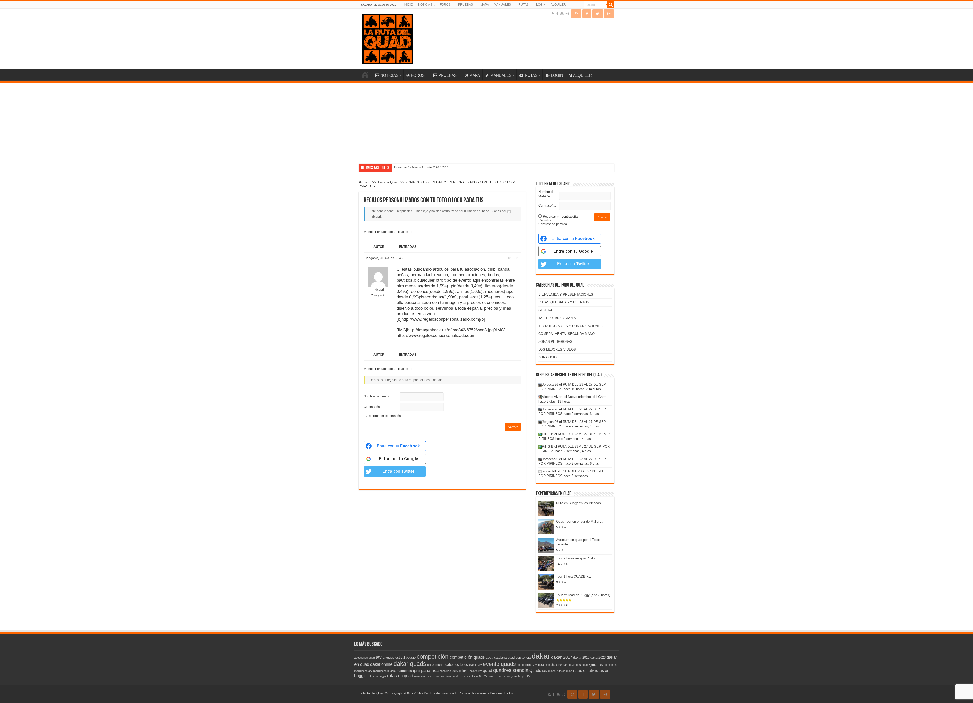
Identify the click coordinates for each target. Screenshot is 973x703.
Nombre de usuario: (377, 396)
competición (432, 656)
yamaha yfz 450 (521, 676)
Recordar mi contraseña (384, 416)
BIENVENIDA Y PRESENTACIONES (565, 294)
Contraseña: (372, 407)
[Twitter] (597, 13)
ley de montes (608, 664)
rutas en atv (583, 670)
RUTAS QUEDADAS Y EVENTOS (563, 302)
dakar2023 (598, 657)
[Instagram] (609, 13)
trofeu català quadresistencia (453, 676)
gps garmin (524, 664)
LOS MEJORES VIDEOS (557, 349)
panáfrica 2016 (449, 670)
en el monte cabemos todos (447, 665)
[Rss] (553, 14)
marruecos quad (408, 671)
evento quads (499, 664)
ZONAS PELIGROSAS (555, 342)
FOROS (445, 4)
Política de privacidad (440, 693)
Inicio (366, 182)
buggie (411, 657)
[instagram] (567, 14)
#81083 (513, 258)
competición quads (467, 657)
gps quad (582, 664)
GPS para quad (565, 664)
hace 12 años (491, 211)
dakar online (381, 664)
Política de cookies (473, 693)
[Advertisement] (486, 120)
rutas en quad (400, 675)
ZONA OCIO (415, 182)
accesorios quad (364, 657)
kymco (593, 665)
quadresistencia (510, 670)
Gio (511, 693)
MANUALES (502, 4)
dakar (541, 656)
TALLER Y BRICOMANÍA (557, 318)
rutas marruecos (424, 676)
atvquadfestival (394, 657)
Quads (535, 670)
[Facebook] (557, 14)
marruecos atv (363, 670)
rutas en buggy (377, 676)
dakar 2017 (561, 657)
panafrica (430, 670)
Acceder (513, 427)
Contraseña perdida (552, 224)
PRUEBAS (465, 4)
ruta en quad (564, 670)
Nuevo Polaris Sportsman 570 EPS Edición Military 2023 (433, 167)
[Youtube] (562, 14)
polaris (464, 671)
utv (485, 676)
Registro (544, 220)
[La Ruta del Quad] (387, 38)
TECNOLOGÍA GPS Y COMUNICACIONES (570, 326)
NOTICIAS (425, 4)
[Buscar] (610, 4)
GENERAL (546, 310)
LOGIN (541, 4)
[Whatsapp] (576, 13)
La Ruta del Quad (371, 693)
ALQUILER (558, 4)
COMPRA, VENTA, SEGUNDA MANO (566, 334)
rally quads (549, 670)
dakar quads (410, 663)
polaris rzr (476, 670)
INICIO (408, 4)
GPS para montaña (543, 664)
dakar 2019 (581, 657)
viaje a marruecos (499, 676)
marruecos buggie (384, 670)
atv (379, 657)
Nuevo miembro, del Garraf (587, 397)
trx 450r (477, 676)
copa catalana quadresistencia (508, 657)
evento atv (475, 664)
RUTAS (523, 4)
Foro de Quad (388, 182)
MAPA (484, 4)
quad (487, 670)
